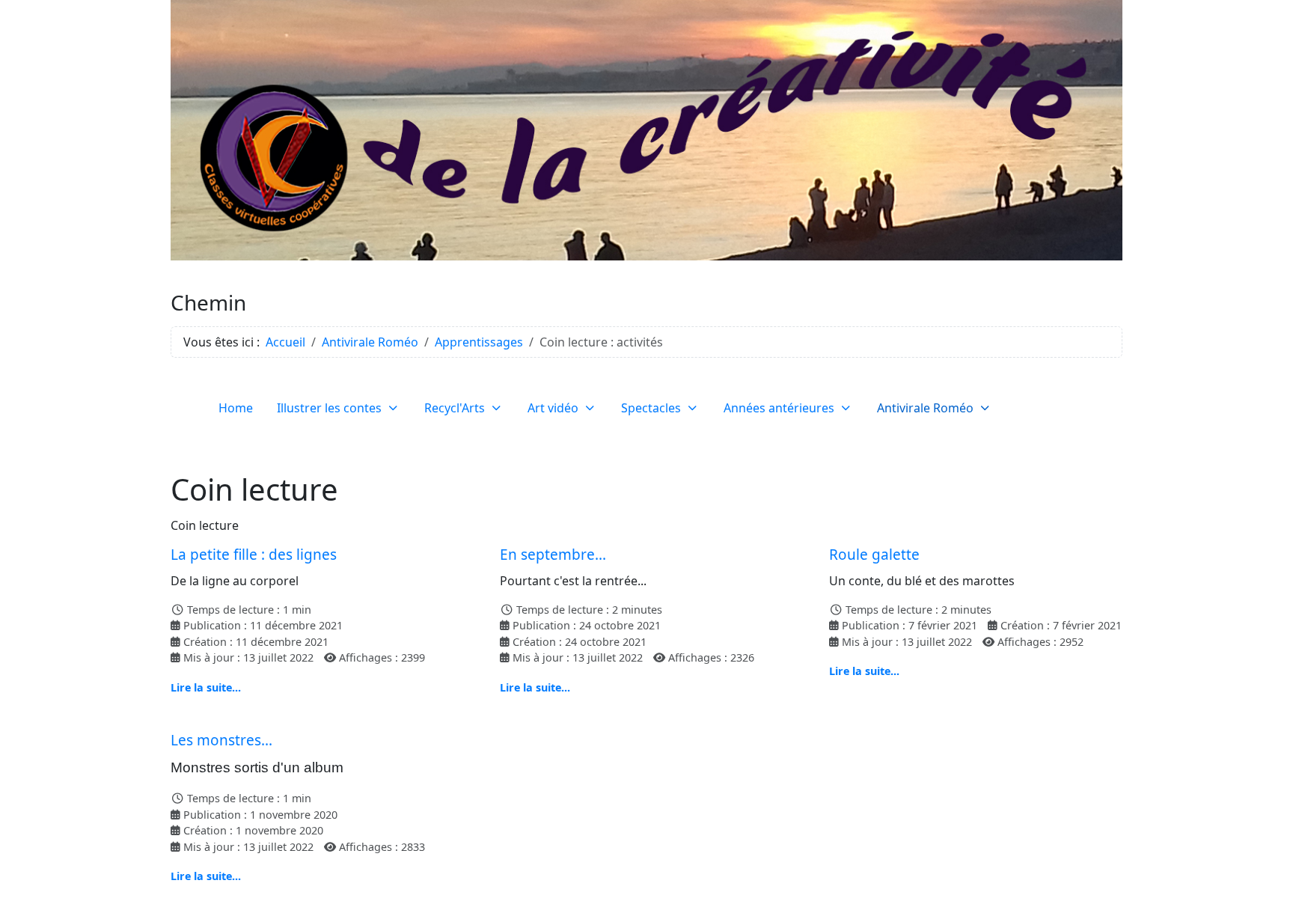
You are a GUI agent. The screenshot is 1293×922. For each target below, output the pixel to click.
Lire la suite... (206, 687)
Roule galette (874, 554)
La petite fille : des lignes (254, 554)
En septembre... (553, 554)
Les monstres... (221, 740)
